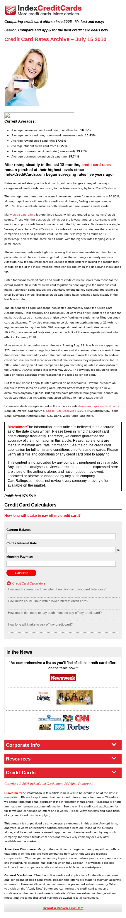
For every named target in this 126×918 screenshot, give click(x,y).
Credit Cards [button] (20, 772)
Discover (68, 410)
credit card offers (24, 214)
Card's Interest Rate (21, 543)
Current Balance (18, 529)
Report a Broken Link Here (63, 908)
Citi (59, 410)
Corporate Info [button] (23, 745)
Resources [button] (18, 759)
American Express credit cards (98, 406)
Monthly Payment (19, 556)
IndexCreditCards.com (43, 10)
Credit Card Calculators (29, 583)
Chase (50, 410)
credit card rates (96, 164)
